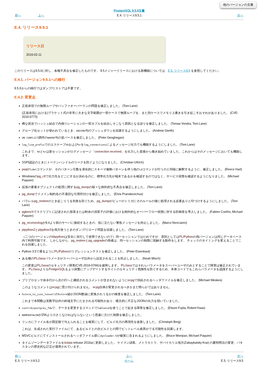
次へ (240, 15)
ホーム (129, 360)
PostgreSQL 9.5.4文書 (129, 10)
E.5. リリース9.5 (179, 70)
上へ (41, 15)
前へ (18, 15)
